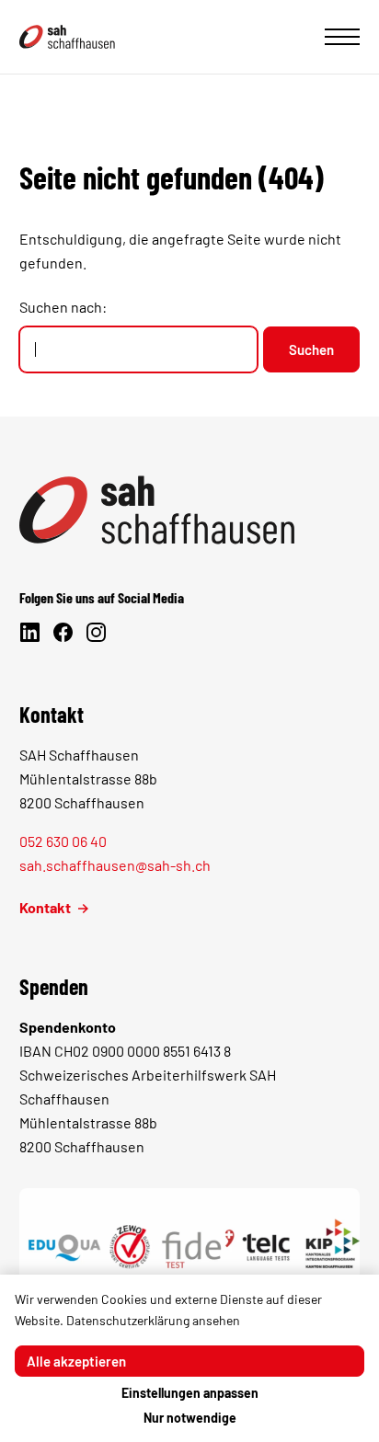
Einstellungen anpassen (189, 1393)
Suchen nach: (63, 306)
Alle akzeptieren (76, 1361)
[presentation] (342, 37)
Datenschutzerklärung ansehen (153, 1320)
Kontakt (45, 907)
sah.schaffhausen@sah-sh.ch (115, 865)
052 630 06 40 (63, 841)
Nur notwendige (190, 1417)
